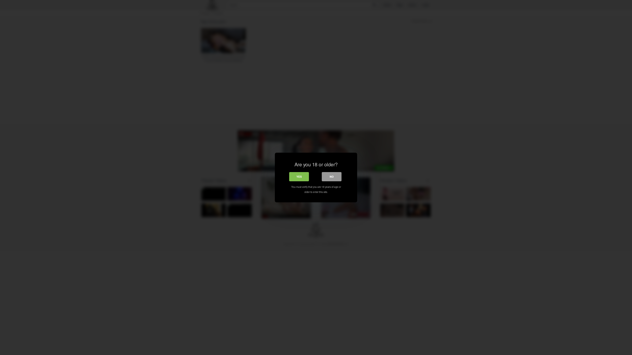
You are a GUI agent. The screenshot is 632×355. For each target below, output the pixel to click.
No (332, 176)
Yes (299, 176)
